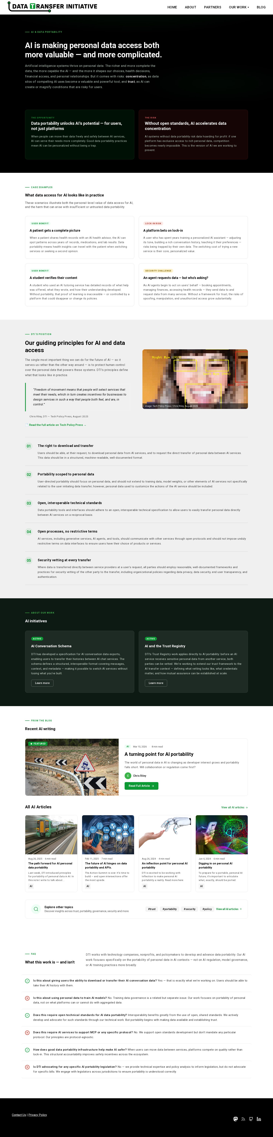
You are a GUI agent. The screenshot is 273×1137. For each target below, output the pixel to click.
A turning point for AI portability (159, 754)
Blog (261, 7)
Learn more (42, 683)
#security (189, 909)
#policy (207, 909)
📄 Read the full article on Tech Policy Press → (55, 425)
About (190, 7)
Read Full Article (139, 785)
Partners (212, 7)
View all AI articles (232, 807)
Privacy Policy (37, 1115)
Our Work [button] (237, 7)
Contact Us (19, 1115)
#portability (169, 909)
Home (172, 7)
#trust (151, 909)
